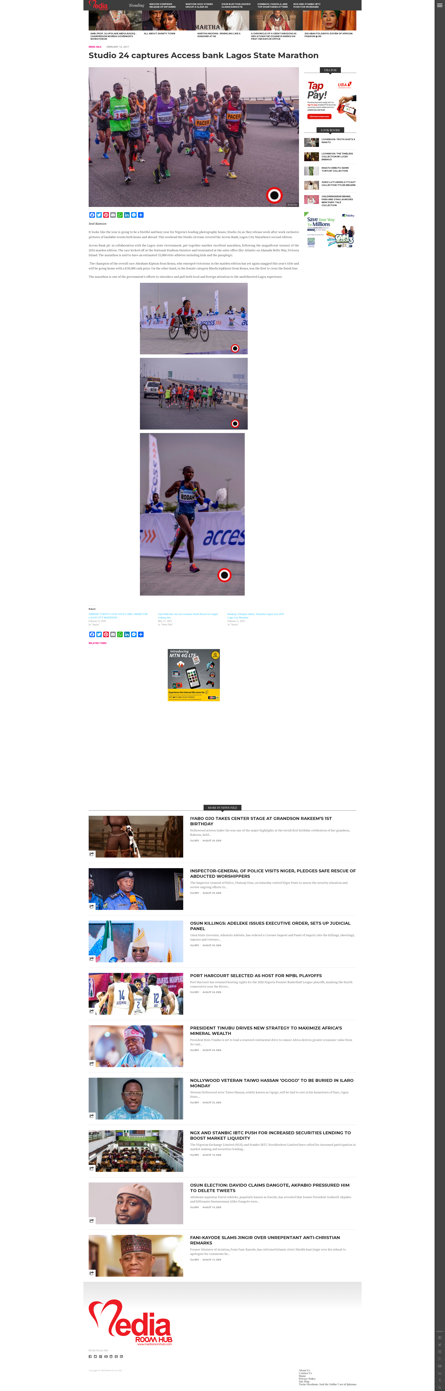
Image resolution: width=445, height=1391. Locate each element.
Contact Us (305, 1373)
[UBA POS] (330, 121)
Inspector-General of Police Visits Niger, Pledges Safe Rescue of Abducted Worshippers (273, 873)
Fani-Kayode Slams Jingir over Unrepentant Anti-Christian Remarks (265, 1240)
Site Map (304, 1381)
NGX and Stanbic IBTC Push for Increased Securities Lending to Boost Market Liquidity (270, 1135)
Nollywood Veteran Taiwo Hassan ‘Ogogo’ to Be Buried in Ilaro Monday (272, 1083)
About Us (304, 1370)
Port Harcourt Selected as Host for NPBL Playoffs (256, 975)
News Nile (95, 46)
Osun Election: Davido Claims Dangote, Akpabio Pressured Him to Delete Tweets (270, 1188)
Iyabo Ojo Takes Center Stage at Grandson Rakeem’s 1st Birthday (261, 821)
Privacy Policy (307, 1378)
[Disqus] (194, 752)
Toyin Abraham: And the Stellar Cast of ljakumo (327, 1384)
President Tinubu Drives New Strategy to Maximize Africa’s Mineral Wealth (266, 1030)
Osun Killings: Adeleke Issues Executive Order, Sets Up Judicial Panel (270, 926)
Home (302, 1375)
